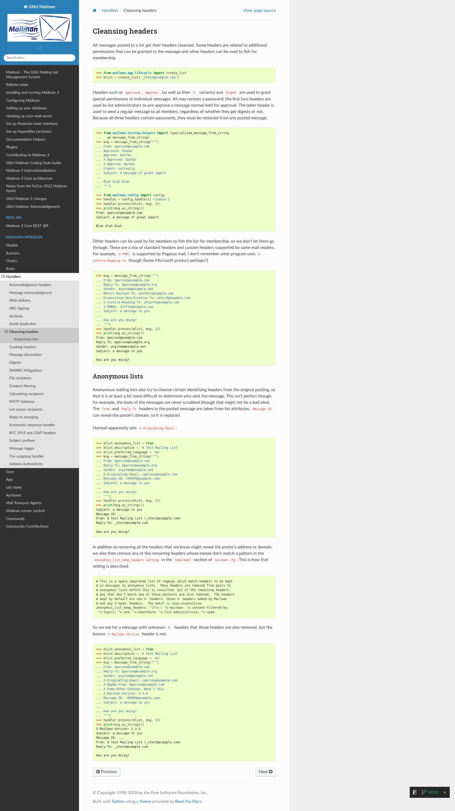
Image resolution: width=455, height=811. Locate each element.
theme (145, 801)
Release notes (17, 85)
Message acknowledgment (30, 293)
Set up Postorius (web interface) (32, 124)
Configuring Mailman (23, 100)
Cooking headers (22, 347)
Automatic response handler (32, 425)
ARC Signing (19, 308)
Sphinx (118, 801)
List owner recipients (26, 409)
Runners (12, 253)
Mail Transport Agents (23, 503)
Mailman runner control (25, 511)
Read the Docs (188, 801)
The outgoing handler (26, 456)
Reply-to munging (23, 417)
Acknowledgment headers (30, 285)
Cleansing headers (23, 332)
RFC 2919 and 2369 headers (32, 433)
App (9, 479)
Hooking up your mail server (29, 116)
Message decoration (25, 355)
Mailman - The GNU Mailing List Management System (32, 74)
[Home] (95, 10)
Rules (10, 269)
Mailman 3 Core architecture (29, 178)
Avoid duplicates (22, 324)
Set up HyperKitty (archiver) (28, 132)
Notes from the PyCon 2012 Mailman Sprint (36, 188)
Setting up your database (26, 108)
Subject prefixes (22, 441)
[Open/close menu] (3, 276)
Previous (108, 772)
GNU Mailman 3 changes (26, 199)
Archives (16, 316)
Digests (15, 363)
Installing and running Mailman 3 (32, 93)
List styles (14, 487)
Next (264, 772)
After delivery (20, 300)
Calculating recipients (26, 394)
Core (10, 472)
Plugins (11, 147)
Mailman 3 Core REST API (27, 226)
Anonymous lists (26, 339)
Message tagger (21, 448)
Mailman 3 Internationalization (31, 171)
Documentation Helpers (25, 139)
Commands (15, 519)
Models (12, 245)
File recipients (20, 378)
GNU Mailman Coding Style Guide (33, 163)
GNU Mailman (41, 7)
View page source (259, 10)
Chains (11, 261)
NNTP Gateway (21, 402)
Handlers (13, 277)
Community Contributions (27, 526)
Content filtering (22, 386)
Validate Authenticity (26, 464)
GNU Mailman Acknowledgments (33, 207)
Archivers (13, 495)
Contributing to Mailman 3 (27, 155)
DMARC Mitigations (25, 370)
